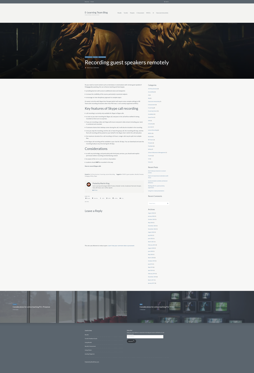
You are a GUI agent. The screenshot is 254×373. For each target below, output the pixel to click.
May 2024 (150, 222)
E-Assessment (140, 13)
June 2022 (150, 238)
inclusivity (150, 124)
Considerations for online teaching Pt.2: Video (157, 307)
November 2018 (152, 277)
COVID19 (124, 174)
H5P (149, 120)
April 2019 (150, 270)
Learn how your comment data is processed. (121, 245)
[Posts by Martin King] (89, 184)
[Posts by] (86, 67)
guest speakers (130, 174)
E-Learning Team (152, 111)
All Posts (95, 190)
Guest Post (151, 117)
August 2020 (151, 248)
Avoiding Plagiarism (90, 354)
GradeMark (151, 114)
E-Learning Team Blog (96, 12)
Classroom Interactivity (162, 13)
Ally (149, 98)
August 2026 (151, 213)
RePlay (92, 176)
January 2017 (151, 283)
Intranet (92, 1)
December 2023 (152, 225)
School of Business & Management (156, 152)
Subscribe (130, 341)
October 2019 (151, 261)
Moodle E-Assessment (90, 346)
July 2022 (150, 235)
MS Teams (150, 139)
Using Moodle (88, 342)
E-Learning (95, 57)
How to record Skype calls (93, 166)
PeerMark (150, 146)
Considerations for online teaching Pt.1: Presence (31, 307)
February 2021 (151, 245)
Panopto (132, 13)
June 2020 (150, 251)
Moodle (119, 13)
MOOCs (148, 13)
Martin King (89, 67)
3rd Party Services (88, 57)
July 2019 (150, 264)
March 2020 (151, 257)
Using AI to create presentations (156, 191)
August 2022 (151, 232)
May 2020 (150, 254)
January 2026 (151, 216)
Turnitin (126, 13)
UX (148, 159)
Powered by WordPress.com (92, 362)
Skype (95, 176)
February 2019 (151, 273)
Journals (150, 127)
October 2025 (151, 219)
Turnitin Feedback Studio (91, 338)
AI (153, 13)
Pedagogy (87, 176)
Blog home (87, 1)
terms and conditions (102, 159)
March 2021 (151, 241)
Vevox (149, 162)
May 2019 (150, 267)
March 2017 (151, 280)
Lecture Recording (102, 57)
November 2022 (152, 229)
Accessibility (151, 92)
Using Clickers (88, 350)
